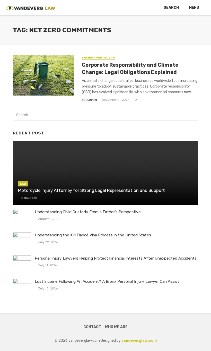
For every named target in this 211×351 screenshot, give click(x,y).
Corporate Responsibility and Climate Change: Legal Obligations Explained (130, 68)
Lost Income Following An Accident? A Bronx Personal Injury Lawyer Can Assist (107, 281)
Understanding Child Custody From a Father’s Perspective (88, 212)
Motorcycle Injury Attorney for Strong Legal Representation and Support (91, 190)
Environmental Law (98, 57)
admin (91, 99)
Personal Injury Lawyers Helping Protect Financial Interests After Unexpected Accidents (116, 258)
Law (23, 183)
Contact (92, 327)
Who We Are (116, 327)
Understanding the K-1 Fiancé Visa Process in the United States (93, 235)
